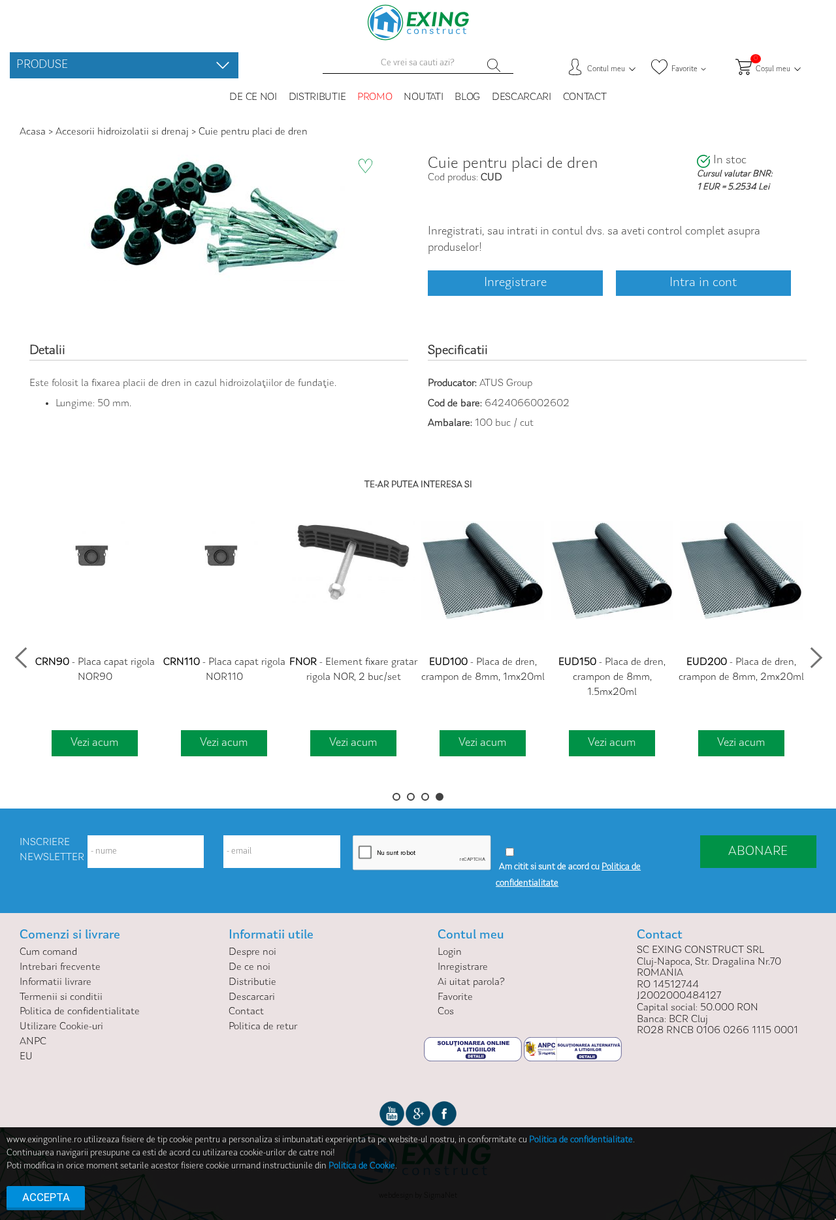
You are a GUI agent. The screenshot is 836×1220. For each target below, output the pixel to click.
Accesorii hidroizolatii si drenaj (122, 132)
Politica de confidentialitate (80, 1011)
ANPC (33, 1041)
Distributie (317, 97)
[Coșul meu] (223, 65)
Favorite (455, 997)
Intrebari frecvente (60, 967)
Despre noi (252, 952)
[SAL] (573, 1048)
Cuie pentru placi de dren (253, 132)
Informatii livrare (55, 982)
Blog (467, 97)
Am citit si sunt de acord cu (549, 867)
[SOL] (474, 1048)
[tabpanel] (94, 640)
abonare (758, 851)
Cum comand (48, 952)
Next (816, 653)
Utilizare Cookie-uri (61, 1026)
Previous (20, 653)
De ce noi (252, 97)
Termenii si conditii (61, 997)
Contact (585, 97)
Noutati (423, 97)
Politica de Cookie (362, 1166)
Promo (375, 97)
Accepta (46, 1197)
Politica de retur (263, 1026)
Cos (446, 1011)
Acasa (34, 132)
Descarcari (521, 97)
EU (26, 1056)
